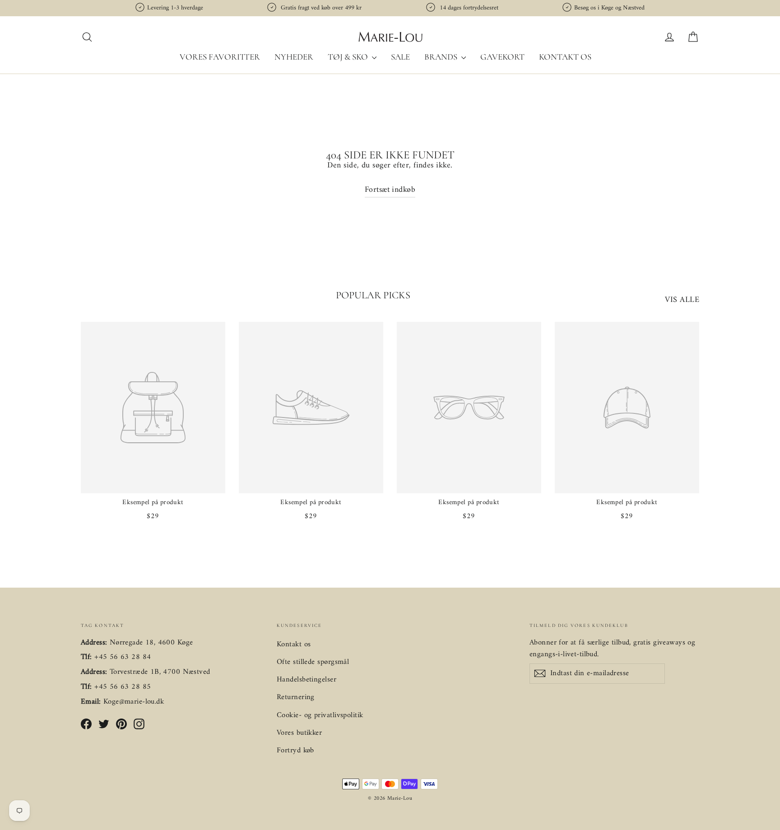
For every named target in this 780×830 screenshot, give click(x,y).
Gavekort (502, 56)
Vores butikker (299, 733)
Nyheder (293, 56)
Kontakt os (565, 56)
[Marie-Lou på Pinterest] (121, 723)
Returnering (296, 697)
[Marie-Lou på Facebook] (86, 723)
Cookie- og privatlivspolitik (320, 715)
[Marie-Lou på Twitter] (103, 723)
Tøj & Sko (349, 56)
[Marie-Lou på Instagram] (139, 723)
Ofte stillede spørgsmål (313, 662)
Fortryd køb (295, 750)
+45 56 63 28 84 (122, 657)
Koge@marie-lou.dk (133, 702)
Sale (400, 56)
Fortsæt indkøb (390, 190)
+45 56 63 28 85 (122, 687)
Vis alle (682, 300)
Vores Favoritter (220, 56)
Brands (441, 56)
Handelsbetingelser (306, 679)
